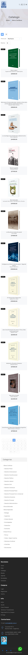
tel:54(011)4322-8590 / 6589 (13, 632)
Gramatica (7, 525)
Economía (7, 528)
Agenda (3, 575)
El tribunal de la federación (14, 298)
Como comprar (5, 607)
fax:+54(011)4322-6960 (11, 634)
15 (7, 446)
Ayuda (2, 605)
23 (10, 449)
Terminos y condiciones (7, 610)
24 (14, 449)
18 (18, 446)
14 (3, 446)
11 (17, 443)
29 (14, 451)
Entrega (3, 615)
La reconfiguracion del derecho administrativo (14, 136)
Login (2, 589)
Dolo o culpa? (14, 71)
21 (3, 449)
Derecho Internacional (10, 472)
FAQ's (2, 602)
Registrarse (4, 591)
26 (21, 449)
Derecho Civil (8, 484)
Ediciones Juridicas (9, 541)
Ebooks (3, 573)
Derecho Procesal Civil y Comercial (13, 494)
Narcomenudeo (14, 200)
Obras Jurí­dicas (17, 20)
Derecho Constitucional (10, 475)
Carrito (3, 594)
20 (25, 446)
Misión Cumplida (14, 168)
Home (8, 20)
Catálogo (3, 570)
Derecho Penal (8, 468)
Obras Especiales (8, 509)
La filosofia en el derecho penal (14, 233)
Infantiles (7, 544)
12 (21, 443)
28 (11, 451)
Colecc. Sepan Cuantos (10, 538)
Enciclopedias (8, 522)
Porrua (6, 535)
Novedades (4, 578)
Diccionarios (7, 547)
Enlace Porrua (7, 531)
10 (14, 443)
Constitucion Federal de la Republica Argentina (14, 428)
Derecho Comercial (9, 487)
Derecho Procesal (9, 500)
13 (25, 443)
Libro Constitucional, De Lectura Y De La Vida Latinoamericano (14, 331)
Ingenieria (7, 516)
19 (21, 446)
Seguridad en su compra (7, 612)
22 (7, 449)
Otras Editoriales (8, 506)
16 (10, 446)
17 (14, 446)
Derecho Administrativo (10, 503)
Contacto (3, 580)
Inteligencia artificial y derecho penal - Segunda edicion (14, 265)
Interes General (8, 519)
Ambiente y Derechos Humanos (14, 364)
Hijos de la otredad (14, 396)
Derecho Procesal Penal (10, 490)
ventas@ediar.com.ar (11, 623)
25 (18, 449)
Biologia (6, 513)
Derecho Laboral (8, 481)
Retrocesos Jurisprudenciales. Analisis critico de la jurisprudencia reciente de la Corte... (14, 104)
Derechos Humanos (9, 497)
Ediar (2, 568)
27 (25, 449)
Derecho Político (8, 478)
